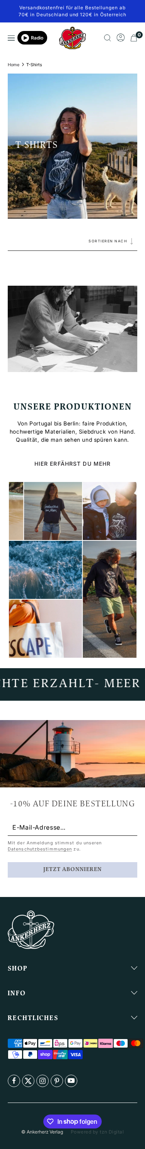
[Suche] (107, 37)
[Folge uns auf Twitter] (28, 1081)
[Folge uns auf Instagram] (42, 1081)
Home (13, 64)
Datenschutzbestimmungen (40, 849)
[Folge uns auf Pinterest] (57, 1081)
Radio (37, 38)
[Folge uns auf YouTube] (71, 1081)
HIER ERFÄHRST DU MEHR (72, 463)
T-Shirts (34, 64)
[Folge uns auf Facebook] (14, 1081)
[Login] (121, 38)
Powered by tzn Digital (97, 1132)
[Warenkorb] (133, 37)
